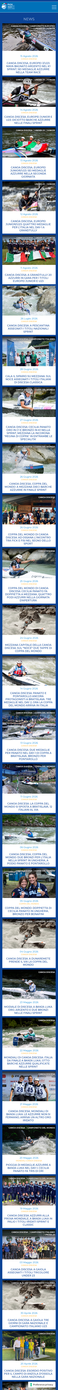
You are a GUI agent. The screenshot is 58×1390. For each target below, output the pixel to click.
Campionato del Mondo (41, 1128)
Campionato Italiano (42, 339)
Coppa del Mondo (44, 390)
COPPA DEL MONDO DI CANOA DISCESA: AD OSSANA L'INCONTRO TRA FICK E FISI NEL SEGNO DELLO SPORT (28, 539)
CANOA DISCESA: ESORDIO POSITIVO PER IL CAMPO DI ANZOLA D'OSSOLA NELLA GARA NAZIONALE (28, 1373)
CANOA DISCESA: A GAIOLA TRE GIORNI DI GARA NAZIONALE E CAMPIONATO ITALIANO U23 (28, 1323)
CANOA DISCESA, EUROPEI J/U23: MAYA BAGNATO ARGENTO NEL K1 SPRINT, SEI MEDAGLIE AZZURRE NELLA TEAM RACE (28, 68)
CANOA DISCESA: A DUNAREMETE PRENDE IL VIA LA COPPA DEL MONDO (28, 961)
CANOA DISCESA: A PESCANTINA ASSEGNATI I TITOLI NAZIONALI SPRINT (28, 328)
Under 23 (40, 28)
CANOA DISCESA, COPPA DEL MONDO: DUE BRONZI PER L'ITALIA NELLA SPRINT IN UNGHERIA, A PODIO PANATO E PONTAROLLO (28, 859)
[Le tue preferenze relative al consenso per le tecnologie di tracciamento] (42, 1385)
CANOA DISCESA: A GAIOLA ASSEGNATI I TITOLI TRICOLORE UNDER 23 (28, 1272)
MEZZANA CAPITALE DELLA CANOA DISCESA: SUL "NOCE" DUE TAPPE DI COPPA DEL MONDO (28, 648)
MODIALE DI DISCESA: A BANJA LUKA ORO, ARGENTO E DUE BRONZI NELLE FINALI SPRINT (28, 1009)
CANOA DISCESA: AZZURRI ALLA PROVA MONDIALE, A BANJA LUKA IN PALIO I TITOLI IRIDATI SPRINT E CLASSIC (28, 1220)
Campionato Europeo (42, 26)
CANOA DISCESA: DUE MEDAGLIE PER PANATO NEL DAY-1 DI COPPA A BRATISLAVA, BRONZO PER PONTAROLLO (28, 754)
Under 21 (40, 238)
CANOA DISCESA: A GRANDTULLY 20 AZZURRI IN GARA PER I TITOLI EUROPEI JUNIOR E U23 (28, 278)
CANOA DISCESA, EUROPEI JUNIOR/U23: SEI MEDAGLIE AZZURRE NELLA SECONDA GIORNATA (28, 172)
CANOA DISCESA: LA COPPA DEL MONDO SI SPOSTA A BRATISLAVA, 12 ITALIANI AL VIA (28, 806)
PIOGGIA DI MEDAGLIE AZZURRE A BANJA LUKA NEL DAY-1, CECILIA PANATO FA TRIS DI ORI (28, 1168)
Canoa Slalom (19, 1283)
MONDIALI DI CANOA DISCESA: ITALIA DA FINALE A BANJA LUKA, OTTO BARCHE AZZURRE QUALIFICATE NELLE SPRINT (28, 1062)
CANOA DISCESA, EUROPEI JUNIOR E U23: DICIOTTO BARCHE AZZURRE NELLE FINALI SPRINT (28, 119)
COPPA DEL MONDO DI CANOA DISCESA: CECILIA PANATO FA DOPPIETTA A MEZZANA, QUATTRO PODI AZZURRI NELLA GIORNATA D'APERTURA (28, 594)
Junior (51, 28)
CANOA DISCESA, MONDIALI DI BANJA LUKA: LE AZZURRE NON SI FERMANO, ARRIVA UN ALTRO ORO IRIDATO (28, 1116)
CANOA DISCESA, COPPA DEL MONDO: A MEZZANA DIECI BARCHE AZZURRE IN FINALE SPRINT (28, 486)
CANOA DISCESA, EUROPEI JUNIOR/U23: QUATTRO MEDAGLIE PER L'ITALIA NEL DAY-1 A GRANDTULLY (28, 226)
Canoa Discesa (19, 26)
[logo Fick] (8, 8)
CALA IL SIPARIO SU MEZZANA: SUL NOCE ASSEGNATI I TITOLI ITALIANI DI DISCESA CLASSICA (28, 379)
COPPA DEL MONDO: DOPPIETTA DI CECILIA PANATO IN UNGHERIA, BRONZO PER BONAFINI (28, 911)
